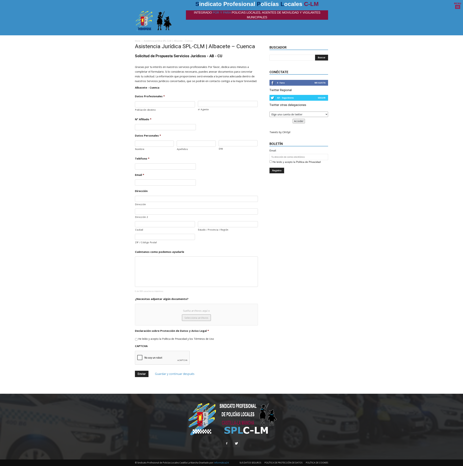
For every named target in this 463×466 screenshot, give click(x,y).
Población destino (145, 109)
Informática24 (221, 462)
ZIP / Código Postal (146, 242)
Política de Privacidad (308, 161)
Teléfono (142, 158)
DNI (221, 148)
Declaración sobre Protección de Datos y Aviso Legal (172, 331)
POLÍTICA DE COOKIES (317, 462)
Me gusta (320, 82)
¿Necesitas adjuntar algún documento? (161, 299)
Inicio (137, 40)
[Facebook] (226, 443)
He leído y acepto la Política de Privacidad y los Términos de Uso (176, 338)
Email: (273, 150)
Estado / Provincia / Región (213, 229)
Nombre (140, 149)
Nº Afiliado (143, 119)
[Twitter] (236, 443)
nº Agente (203, 109)
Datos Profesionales (150, 96)
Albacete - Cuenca (147, 87)
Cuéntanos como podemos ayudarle (159, 252)
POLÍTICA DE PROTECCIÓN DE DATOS (283, 462)
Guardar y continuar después (174, 374)
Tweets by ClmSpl (279, 132)
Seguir (322, 97)
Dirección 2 (141, 217)
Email (139, 175)
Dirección (141, 191)
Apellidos (182, 149)
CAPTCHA (141, 346)
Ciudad (139, 229)
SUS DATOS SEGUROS (250, 462)
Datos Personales (148, 135)
